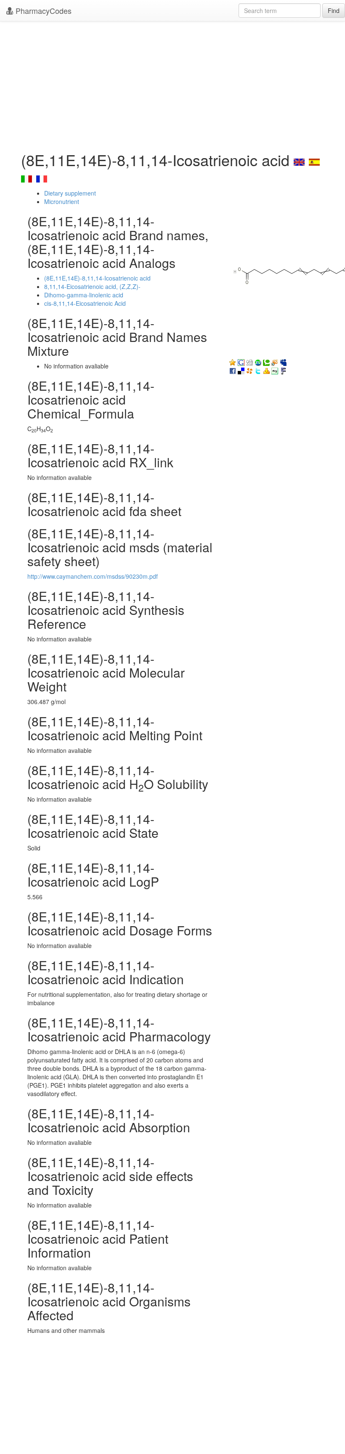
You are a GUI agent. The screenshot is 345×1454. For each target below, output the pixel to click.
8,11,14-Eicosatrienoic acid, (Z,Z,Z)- (92, 286)
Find (334, 10)
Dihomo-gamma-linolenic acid (83, 295)
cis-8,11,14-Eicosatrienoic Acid (85, 303)
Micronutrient (61, 201)
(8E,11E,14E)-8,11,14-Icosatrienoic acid (97, 278)
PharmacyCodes (42, 10)
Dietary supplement (70, 193)
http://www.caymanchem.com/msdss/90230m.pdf (92, 576)
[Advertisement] (172, 84)
